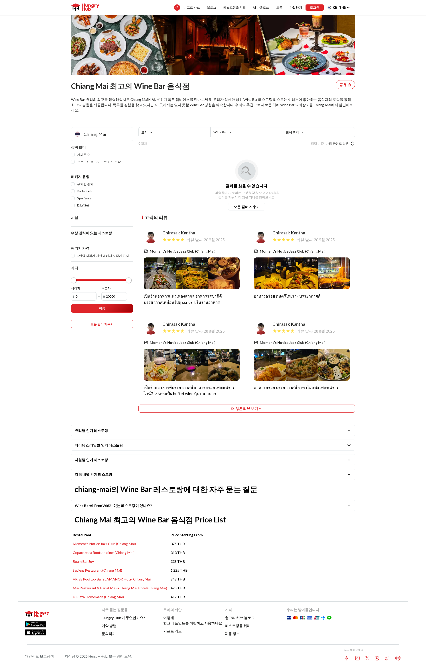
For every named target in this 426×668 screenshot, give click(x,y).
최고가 (106, 288)
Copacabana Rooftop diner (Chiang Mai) (103, 552)
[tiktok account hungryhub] (387, 658)
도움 (279, 7)
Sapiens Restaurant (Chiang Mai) (97, 570)
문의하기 (109, 633)
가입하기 (296, 7)
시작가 (75, 288)
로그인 (314, 7)
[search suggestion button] (177, 7)
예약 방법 (109, 625)
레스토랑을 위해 (234, 7)
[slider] (73, 280)
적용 (102, 308)
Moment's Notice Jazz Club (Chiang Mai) (104, 543)
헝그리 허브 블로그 (240, 617)
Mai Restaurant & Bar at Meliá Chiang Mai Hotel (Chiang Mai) (120, 588)
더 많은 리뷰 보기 (244, 408)
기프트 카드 (192, 7)
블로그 (211, 7)
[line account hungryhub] (397, 658)
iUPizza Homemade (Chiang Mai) (98, 597)
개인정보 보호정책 (39, 656)
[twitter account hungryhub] (367, 658)
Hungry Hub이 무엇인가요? (123, 617)
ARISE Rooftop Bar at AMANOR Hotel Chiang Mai (112, 579)
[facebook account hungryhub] (346, 658)
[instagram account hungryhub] (357, 658)
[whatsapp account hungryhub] (377, 658)
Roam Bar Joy (83, 561)
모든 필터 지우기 (247, 206)
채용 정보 (232, 633)
